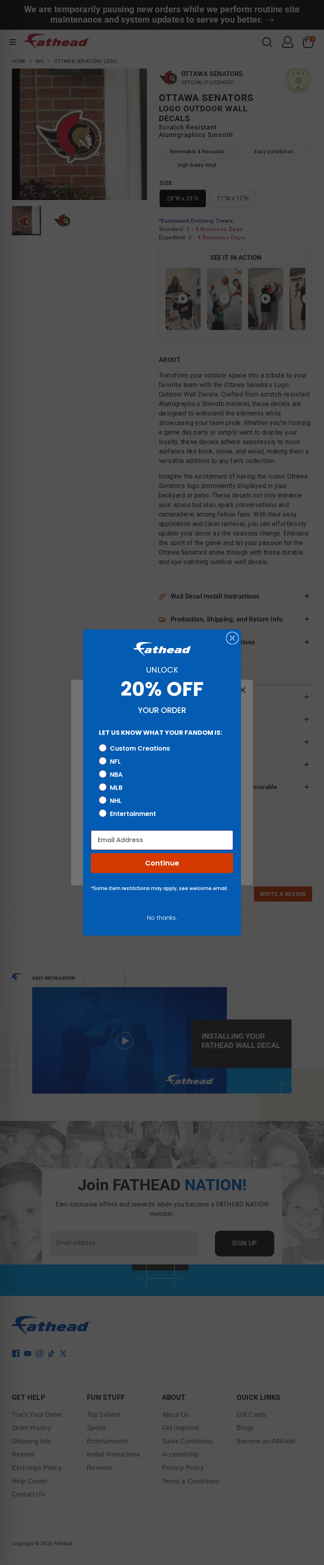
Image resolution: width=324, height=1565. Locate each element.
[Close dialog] (232, 638)
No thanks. (162, 917)
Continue (162, 863)
